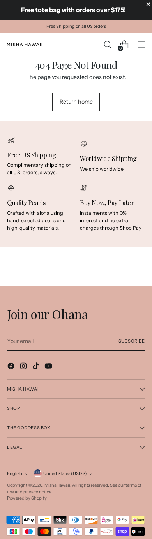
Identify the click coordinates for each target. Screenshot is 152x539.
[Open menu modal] (141, 45)
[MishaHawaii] (24, 44)
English (14, 473)
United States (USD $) (65, 473)
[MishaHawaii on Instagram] (24, 367)
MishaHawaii (57, 485)
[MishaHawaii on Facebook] (11, 367)
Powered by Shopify (27, 498)
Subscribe (131, 341)
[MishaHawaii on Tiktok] (36, 367)
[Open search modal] (107, 45)
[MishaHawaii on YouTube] (49, 367)
